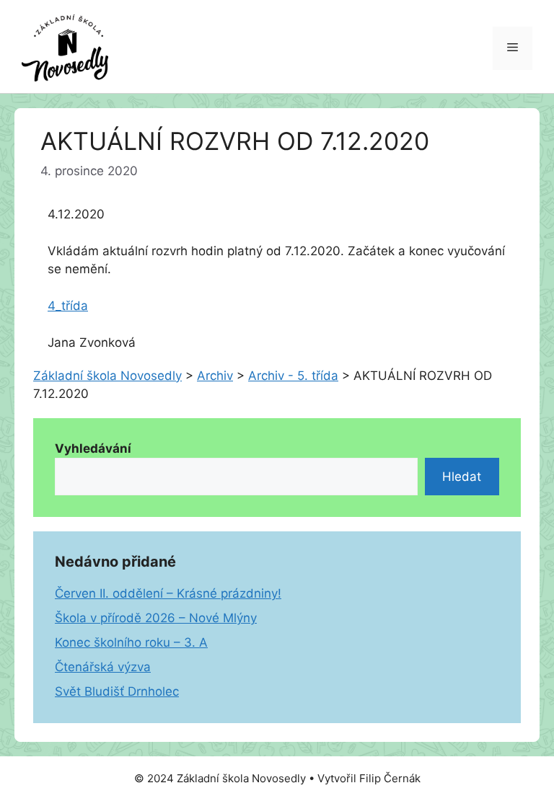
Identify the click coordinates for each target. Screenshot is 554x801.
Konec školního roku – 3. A (131, 642)
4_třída (68, 305)
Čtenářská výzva (103, 667)
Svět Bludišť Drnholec (117, 691)
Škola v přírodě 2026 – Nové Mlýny (156, 618)
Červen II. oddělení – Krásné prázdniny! (168, 593)
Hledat (461, 476)
